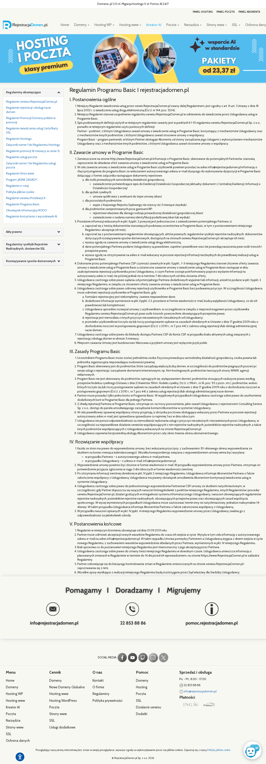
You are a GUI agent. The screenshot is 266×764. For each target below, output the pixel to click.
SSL (235, 25)
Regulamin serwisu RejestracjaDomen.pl (31, 101)
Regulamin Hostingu (19, 139)
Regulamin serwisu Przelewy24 (25, 198)
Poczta (171, 25)
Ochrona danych (18, 741)
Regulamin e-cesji (17, 186)
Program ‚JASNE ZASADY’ (22, 179)
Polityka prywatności (107, 701)
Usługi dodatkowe (62, 727)
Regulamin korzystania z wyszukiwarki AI (31, 216)
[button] (251, 750)
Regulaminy (100, 694)
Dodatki (141, 714)
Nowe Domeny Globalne (67, 687)
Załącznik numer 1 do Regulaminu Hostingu (33, 145)
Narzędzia (192, 25)
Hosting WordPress (63, 701)
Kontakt (98, 680)
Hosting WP (103, 25)
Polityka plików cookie (20, 192)
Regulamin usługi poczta (21, 157)
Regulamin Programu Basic (23, 204)
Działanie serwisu (148, 707)
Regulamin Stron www (20, 173)
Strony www (216, 25)
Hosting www (129, 25)
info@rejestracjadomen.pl (200, 691)
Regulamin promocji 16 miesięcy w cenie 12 (33, 151)
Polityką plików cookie (219, 750)
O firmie (98, 687)
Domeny (80, 25)
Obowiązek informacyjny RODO (26, 210)
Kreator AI (153, 25)
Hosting (141, 687)
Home (65, 25)
